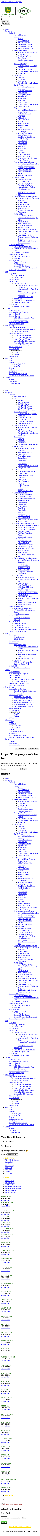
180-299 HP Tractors (25, 46)
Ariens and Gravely (24, 243)
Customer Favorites (20, 262)
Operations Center (15, 347)
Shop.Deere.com (19, 275)
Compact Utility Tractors (22, 266)
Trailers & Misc (19, 177)
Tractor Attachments (20, 131)
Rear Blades (22, 148)
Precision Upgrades (16, 333)
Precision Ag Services (21, 331)
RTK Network (14, 349)
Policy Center (9, 1181)
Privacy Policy (10, 1183)
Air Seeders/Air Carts (25, 69)
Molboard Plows (23, 125)
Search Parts (9, 1162)
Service (7, 308)
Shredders (21, 146)
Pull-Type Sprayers (24, 170)
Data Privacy (13, 356)
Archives (4, 1154)
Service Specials (14, 314)
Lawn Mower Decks (25, 235)
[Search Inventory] (22, 17)
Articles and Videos (16, 370)
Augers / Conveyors (24, 179)
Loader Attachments (24, 135)
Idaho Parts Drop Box (25, 297)
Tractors (16, 37)
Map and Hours (5, 1200)
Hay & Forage (18, 85)
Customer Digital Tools (21, 302)
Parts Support (13, 281)
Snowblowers (22, 143)
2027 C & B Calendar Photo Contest (21, 376)
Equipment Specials (16, 254)
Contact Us (13, 372)
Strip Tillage (22, 118)
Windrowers (22, 100)
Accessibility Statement (13, 1186)
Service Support (14, 316)
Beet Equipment (23, 181)
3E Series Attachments (21, 252)
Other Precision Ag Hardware (28, 83)
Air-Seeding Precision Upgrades (24, 341)
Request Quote (33, 748)
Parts (6, 272)
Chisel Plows (22, 112)
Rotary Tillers (22, 145)
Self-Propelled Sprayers (26, 166)
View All (17, 258)
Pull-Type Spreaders (25, 172)
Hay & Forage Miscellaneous (28, 104)
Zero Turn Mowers (24, 223)
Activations (22, 81)
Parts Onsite (18, 299)
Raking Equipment (24, 95)
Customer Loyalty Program (18, 312)
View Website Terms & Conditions (20, 1526)
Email (3, 1513)
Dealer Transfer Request (13, 1188)
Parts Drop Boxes (20, 283)
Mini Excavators (23, 208)
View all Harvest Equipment (27, 52)
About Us (8, 358)
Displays (21, 77)
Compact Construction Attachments (25, 211)
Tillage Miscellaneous (25, 129)
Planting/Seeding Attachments (28, 71)
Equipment (8, 31)
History (11, 360)
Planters (20, 68)
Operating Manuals (20, 320)
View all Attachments (25, 133)
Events (11, 368)
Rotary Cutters (23, 160)
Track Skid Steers (24, 206)
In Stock (12, 33)
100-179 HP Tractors (25, 44)
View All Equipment (12, 1160)
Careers (7, 377)
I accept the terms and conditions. (15, 1518)
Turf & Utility (18, 214)
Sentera (16, 354)
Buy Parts (12, 274)
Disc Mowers (22, 93)
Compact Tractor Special (22, 256)
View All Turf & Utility (26, 216)
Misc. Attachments (24, 156)
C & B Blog (9, 1173)
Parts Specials (14, 279)
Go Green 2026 (14, 260)
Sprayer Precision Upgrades (23, 343)
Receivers (21, 79)
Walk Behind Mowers (25, 225)
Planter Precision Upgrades (23, 339)
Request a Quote (10, 1192)
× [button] (1, 387)
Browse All (5, 21)
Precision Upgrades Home (22, 335)
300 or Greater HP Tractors (27, 48)
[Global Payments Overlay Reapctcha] (2, 1503)
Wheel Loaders (23, 202)
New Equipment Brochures (23, 247)
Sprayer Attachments (25, 175)
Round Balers (22, 98)
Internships (13, 381)
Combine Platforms (24, 56)
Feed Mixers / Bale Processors (28, 158)
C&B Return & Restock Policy (24, 300)
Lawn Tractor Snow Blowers (28, 231)
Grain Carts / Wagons (25, 185)
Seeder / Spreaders (24, 154)
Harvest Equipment (20, 50)
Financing (6, 23)
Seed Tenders (22, 191)
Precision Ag (18, 75)
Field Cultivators (23, 120)
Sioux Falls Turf (19, 364)
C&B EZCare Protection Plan (24, 318)
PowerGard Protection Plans (18, 322)
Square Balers (22, 96)
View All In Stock (20, 35)
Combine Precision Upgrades (23, 345)
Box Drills (21, 73)
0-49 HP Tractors (23, 41)
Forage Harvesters (24, 106)
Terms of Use (9, 1185)
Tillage (16, 108)
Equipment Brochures (16, 245)
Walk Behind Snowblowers (27, 229)
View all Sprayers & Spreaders (28, 164)
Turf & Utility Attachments (27, 241)
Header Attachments (25, 62)
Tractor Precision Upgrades (23, 337)
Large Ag (17, 366)
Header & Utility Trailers (26, 187)
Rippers (20, 127)
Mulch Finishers (23, 123)
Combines (21, 54)
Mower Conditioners (25, 91)
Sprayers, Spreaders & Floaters (24, 162)
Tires (19, 195)
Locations (12, 362)
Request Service (14, 310)
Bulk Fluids (13, 304)
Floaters (20, 173)
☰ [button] (1, 19)
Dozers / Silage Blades (25, 183)
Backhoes (21, 152)
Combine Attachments (25, 60)
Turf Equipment (19, 264)
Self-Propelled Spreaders (26, 168)
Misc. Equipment (23, 189)
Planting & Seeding (20, 64)
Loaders (20, 150)
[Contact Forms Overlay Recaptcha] (4, 1503)
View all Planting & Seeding (27, 66)
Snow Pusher (22, 141)
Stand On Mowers (24, 227)
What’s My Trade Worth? (17, 270)
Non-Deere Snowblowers (26, 193)
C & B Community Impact (18, 374)
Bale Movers (22, 102)
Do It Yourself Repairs (16, 324)
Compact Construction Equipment (25, 197)
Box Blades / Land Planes (26, 137)
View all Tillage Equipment (27, 110)
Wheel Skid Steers (24, 204)
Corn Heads (22, 58)
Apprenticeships (14, 383)
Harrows (21, 121)
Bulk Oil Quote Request (22, 306)
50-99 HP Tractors (24, 43)
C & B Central (18, 277)
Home (7, 29)
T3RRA (16, 352)
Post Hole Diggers (24, 139)
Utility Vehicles (23, 233)
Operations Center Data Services (25, 329)
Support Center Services (17, 327)
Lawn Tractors (23, 222)
